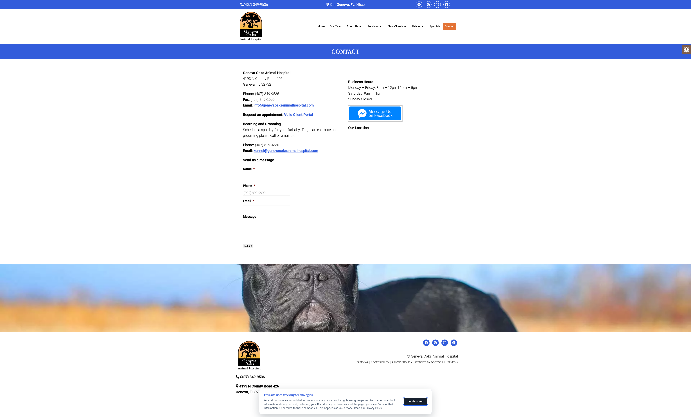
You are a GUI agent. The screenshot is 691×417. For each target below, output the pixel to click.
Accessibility (380, 362)
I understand (415, 401)
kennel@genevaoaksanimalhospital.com (286, 150)
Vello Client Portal (298, 114)
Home (322, 26)
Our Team (336, 26)
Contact (450, 26)
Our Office (347, 4)
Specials (435, 26)
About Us (352, 26)
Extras (416, 26)
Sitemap (362, 362)
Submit (248, 246)
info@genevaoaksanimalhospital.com (284, 105)
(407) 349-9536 (256, 4)
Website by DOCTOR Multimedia (436, 362)
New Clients (395, 26)
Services (373, 26)
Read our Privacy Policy (368, 408)
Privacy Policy (402, 362)
